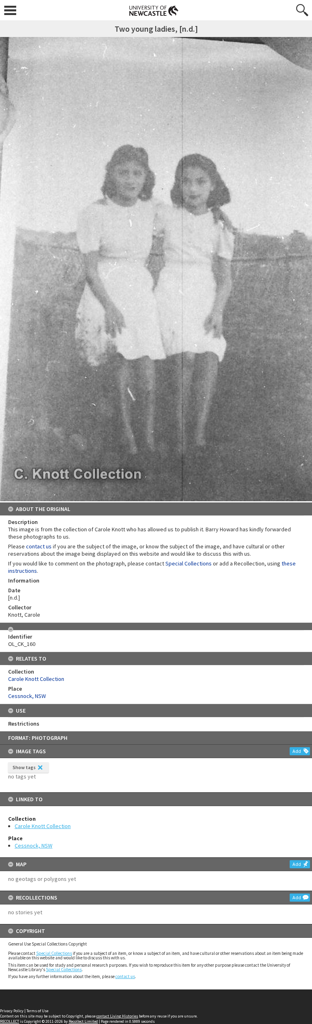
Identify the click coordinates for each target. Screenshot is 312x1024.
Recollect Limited (83, 1021)
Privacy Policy (12, 1010)
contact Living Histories (117, 1016)
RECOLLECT (9, 1021)
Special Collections (54, 953)
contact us (125, 976)
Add (296, 751)
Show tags (24, 767)
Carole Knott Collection (43, 826)
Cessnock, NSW (33, 845)
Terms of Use (37, 1010)
